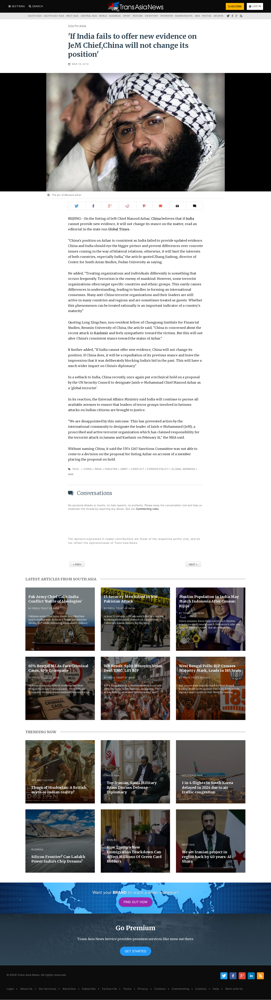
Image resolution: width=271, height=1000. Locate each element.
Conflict (137, 468)
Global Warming (183, 468)
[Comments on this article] (194, 206)
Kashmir (101, 333)
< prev (77, 564)
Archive (219, 15)
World (103, 15)
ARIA (197, 15)
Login (10, 988)
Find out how (135, 902)
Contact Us (109, 988)
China (156, 218)
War (71, 474)
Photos (206, 15)
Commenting (180, 988)
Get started (135, 951)
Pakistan (111, 468)
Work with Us (234, 988)
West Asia (72, 15)
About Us (26, 988)
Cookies (160, 988)
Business (115, 15)
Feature (138, 15)
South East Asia (54, 15)
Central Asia (89, 15)
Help (216, 988)
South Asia (77, 26)
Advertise (69, 988)
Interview (166, 15)
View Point (151, 15)
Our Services (47, 988)
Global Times (118, 229)
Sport (127, 15)
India (190, 218)
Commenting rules (147, 508)
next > (193, 564)
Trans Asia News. (28, 974)
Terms (127, 988)
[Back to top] (264, 993)
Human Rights (184, 15)
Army (124, 468)
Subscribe (89, 988)
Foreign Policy (158, 468)
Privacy (143, 988)
